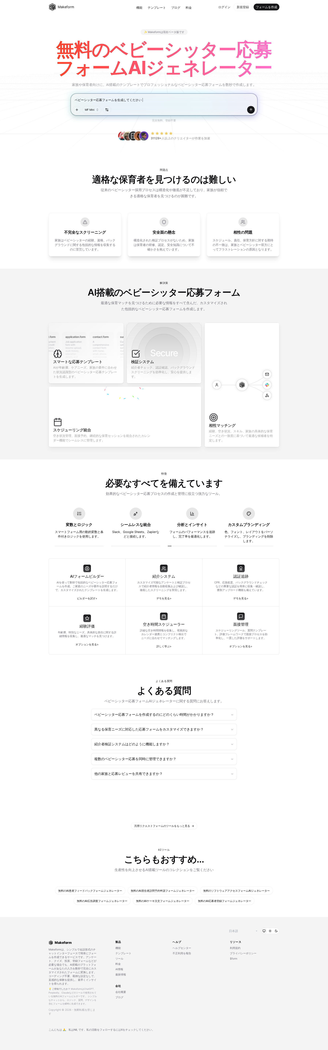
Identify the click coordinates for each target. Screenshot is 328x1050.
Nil (75, 1029)
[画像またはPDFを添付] (77, 110)
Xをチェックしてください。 (138, 1029)
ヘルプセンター (182, 948)
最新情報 (120, 974)
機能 (139, 7)
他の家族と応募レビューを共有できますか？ (128, 774)
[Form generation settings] (106, 110)
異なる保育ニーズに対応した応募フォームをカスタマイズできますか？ (149, 729)
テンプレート (157, 7)
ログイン (224, 7)
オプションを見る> (87, 644)
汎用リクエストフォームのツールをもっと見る (164, 825)
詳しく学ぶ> (163, 646)
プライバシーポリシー (243, 953)
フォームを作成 (266, 7)
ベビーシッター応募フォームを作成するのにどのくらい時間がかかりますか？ (154, 714)
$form (233, 958)
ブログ (175, 7)
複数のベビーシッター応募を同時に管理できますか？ (135, 759)
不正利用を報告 (182, 953)
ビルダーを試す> (87, 598)
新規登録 (243, 7)
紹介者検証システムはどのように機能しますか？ (132, 744)
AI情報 (119, 969)
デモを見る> (163, 598)
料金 (189, 7)
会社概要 (120, 991)
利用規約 (235, 948)
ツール (119, 958)
